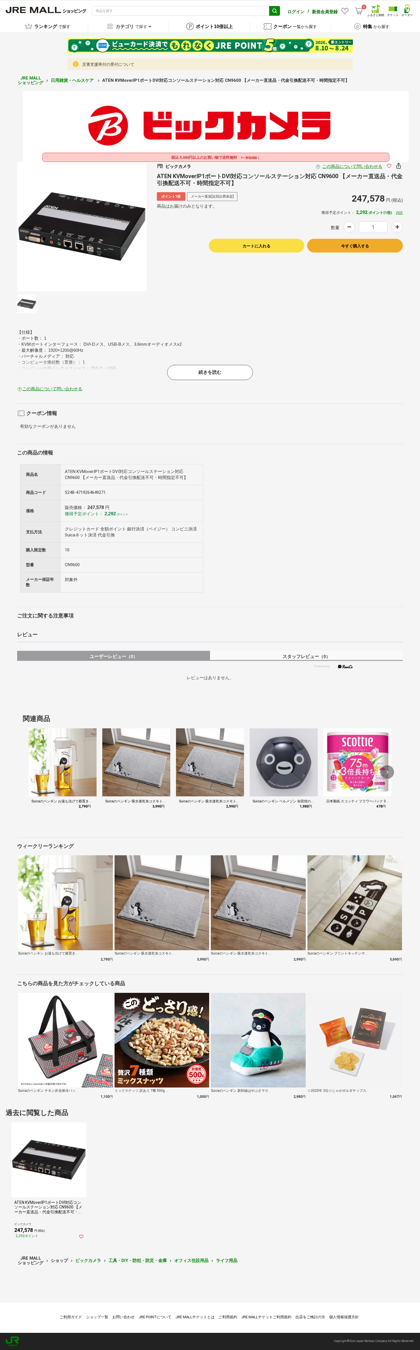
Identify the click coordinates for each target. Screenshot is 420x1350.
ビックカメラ (88, 1260)
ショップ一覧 (97, 1317)
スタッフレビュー (306, 656)
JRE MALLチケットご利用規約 (266, 1317)
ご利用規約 (228, 1317)
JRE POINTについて (155, 1317)
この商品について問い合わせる (352, 166)
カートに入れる (257, 246)
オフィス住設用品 (191, 1260)
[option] (82, 226)
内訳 (399, 213)
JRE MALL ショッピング (30, 80)
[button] (387, 772)
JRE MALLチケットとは (195, 1317)
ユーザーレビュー (113, 656)
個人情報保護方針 (344, 1317)
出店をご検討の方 (310, 1317)
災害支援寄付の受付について (108, 64)
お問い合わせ (123, 1317)
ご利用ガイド (71, 1317)
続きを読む (210, 372)
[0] (359, 11)
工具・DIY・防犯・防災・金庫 (138, 1260)
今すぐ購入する (355, 246)
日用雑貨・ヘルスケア (73, 80)
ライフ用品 (226, 1260)
